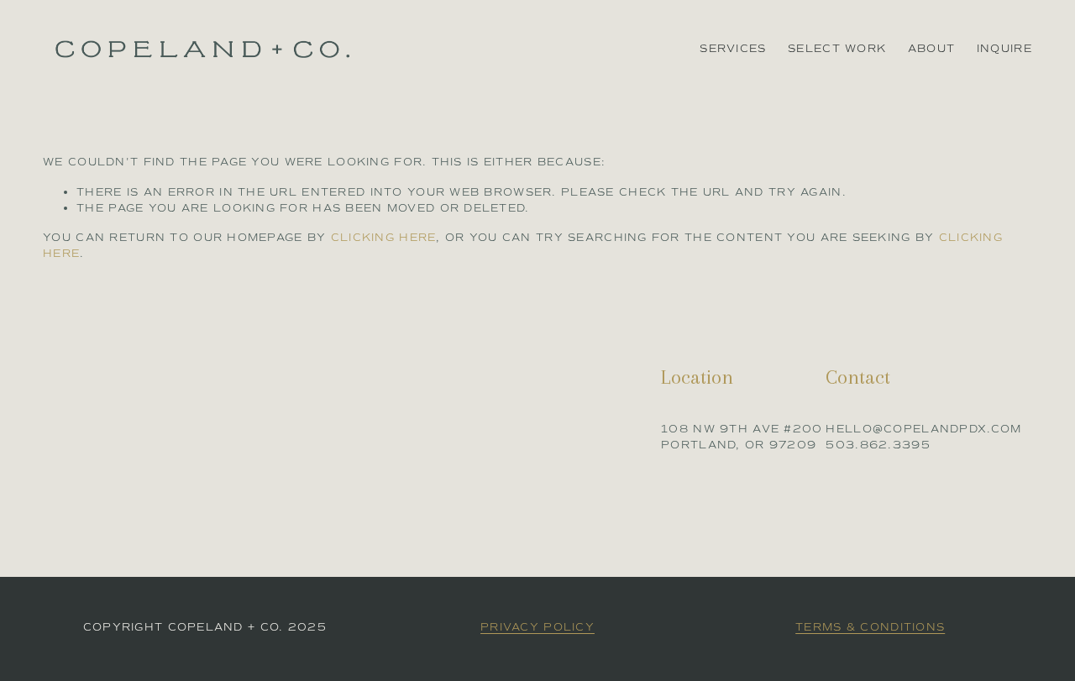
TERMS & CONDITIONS (870, 627)
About (931, 48)
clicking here (384, 237)
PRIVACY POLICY (537, 627)
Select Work (837, 48)
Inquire (1004, 48)
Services (733, 48)
